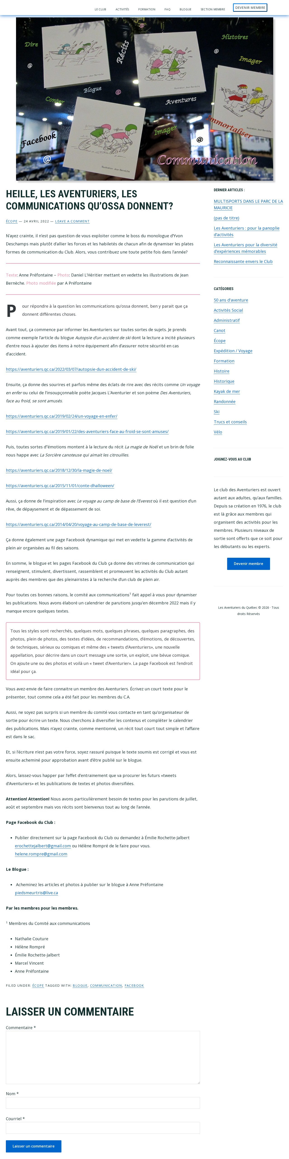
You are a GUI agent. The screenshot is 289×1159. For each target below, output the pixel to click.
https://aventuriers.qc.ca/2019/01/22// (87, 431)
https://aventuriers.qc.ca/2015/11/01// (60, 485)
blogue (80, 985)
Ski (216, 411)
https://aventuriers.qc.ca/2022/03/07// (71, 369)
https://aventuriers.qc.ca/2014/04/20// (78, 524)
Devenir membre (248, 563)
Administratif (227, 320)
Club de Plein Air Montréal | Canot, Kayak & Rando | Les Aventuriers (28, 7)
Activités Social (228, 310)
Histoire (221, 371)
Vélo (218, 432)
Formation (224, 361)
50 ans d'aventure (231, 300)
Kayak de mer (227, 391)
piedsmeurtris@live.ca (36, 892)
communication (106, 985)
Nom (12, 1093)
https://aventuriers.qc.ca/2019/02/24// (61, 416)
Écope (12, 221)
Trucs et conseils (230, 421)
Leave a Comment (72, 221)
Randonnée (224, 401)
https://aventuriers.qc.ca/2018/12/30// (59, 470)
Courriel (15, 1118)
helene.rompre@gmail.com (41, 854)
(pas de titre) (226, 218)
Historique (224, 381)
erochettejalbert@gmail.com (43, 845)
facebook (134, 985)
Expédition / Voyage (233, 350)
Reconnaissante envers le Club (243, 261)
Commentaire (21, 1027)
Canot (219, 330)
